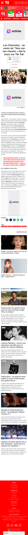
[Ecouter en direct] (19, 2)
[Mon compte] (25, 2)
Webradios (7, 18)
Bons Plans (14, 492)
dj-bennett (24, 226)
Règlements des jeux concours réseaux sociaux (14, 516)
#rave (21, 161)
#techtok (17, 161)
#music (23, 159)
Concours (14, 497)
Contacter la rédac (14, 499)
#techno (13, 159)
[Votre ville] (16, 2)
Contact (14, 484)
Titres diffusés (14, 486)
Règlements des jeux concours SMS (14, 518)
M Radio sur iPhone (14, 510)
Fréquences (14, 487)
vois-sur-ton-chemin (16, 226)
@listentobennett (8, 158)
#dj (4, 161)
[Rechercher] (22, 2)
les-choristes (4, 226)
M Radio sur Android (14, 511)
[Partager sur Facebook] (6, 220)
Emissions (16, 18)
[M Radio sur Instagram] (20, 525)
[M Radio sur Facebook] (8, 525)
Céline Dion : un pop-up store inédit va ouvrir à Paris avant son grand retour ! (13, 379)
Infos (14, 494)
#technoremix (14, 163)
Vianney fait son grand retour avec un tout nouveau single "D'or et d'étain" (13, 310)
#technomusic (9, 161)
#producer (6, 163)
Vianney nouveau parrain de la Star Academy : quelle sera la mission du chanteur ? (13, 444)
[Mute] (27, 8)
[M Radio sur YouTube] (16, 525)
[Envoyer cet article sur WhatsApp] (17, 220)
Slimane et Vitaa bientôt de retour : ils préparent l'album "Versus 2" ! (12, 412)
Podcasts (14, 503)
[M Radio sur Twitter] (12, 525)
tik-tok (9, 226)
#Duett (16, 158)
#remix (18, 159)
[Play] (2, 8)
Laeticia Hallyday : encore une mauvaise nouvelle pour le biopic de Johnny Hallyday (13, 345)
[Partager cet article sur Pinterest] (14, 220)
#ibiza (9, 159)
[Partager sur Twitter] (10, 220)
